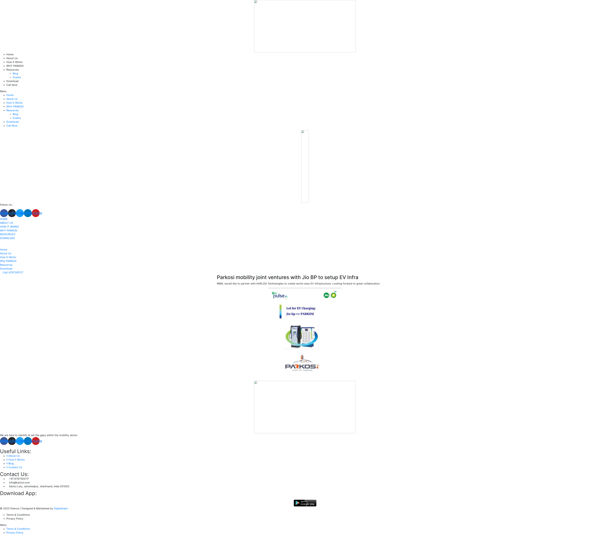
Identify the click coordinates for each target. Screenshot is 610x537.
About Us (12, 58)
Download (12, 81)
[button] (305, 91)
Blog (15, 73)
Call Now (11, 84)
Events (17, 77)
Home (10, 54)
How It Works (14, 62)
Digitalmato (61, 508)
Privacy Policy (14, 518)
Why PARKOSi (8, 230)
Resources (12, 69)
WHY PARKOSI (15, 65)
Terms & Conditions (18, 514)
